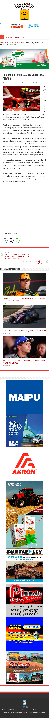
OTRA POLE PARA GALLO (14, 37)
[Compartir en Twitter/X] (11, 240)
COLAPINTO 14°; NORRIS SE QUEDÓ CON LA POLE (24, 331)
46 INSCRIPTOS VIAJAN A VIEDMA (33, 262)
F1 (23, 43)
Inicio (2, 43)
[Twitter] (24, 706)
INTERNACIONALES (13, 43)
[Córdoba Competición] (24, 6)
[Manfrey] (24, 59)
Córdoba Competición (12, 83)
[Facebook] (22, 706)
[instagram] (27, 706)
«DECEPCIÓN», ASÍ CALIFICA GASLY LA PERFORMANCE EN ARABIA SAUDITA (17, 255)
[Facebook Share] (5, 240)
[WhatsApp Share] (17, 240)
